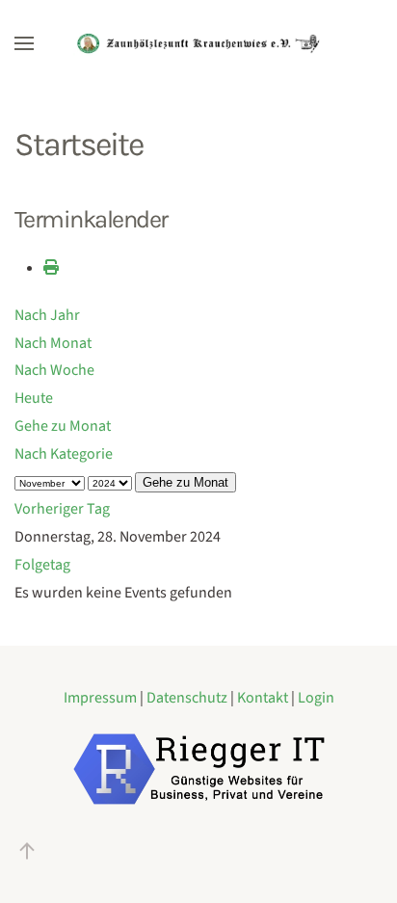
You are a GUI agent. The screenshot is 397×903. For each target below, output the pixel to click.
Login (316, 697)
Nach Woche (54, 370)
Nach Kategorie (63, 454)
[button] (24, 43)
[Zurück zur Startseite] (198, 43)
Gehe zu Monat (62, 426)
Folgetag (42, 564)
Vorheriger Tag (62, 508)
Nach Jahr (47, 315)
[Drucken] (51, 268)
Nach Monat (53, 343)
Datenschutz (188, 697)
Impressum (102, 697)
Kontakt (264, 697)
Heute (33, 398)
